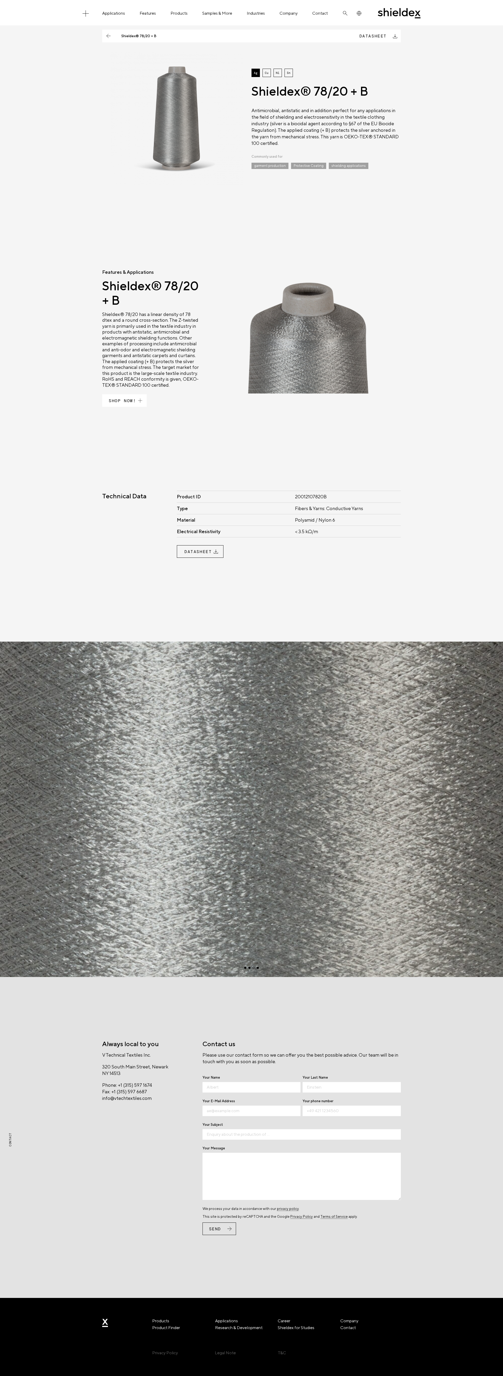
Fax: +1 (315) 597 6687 (124, 1091)
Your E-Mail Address (219, 1101)
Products (179, 13)
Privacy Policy (301, 1216)
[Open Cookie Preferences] (11, 1369)
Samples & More (217, 13)
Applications (113, 13)
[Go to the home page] (399, 13)
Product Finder (166, 1327)
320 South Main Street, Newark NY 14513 (135, 1070)
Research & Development (239, 1327)
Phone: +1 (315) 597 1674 (127, 1085)
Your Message (214, 1148)
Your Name (211, 1077)
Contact (320, 13)
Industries (256, 13)
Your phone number (318, 1101)
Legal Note (225, 1352)
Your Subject (213, 1125)
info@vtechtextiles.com (127, 1098)
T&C (282, 1352)
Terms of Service (334, 1216)
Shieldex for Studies (296, 1327)
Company (289, 13)
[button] (245, 968)
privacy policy (288, 1208)
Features (148, 13)
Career (284, 1320)
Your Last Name (315, 1077)
